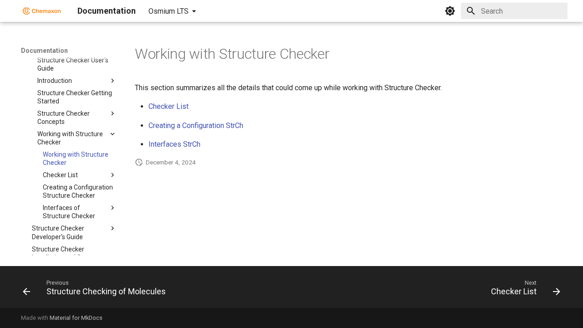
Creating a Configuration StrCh (195, 125)
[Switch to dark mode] (450, 11)
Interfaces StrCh (174, 144)
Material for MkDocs (76, 317)
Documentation (44, 50)
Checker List (168, 106)
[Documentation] (41, 11)
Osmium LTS (168, 11)
